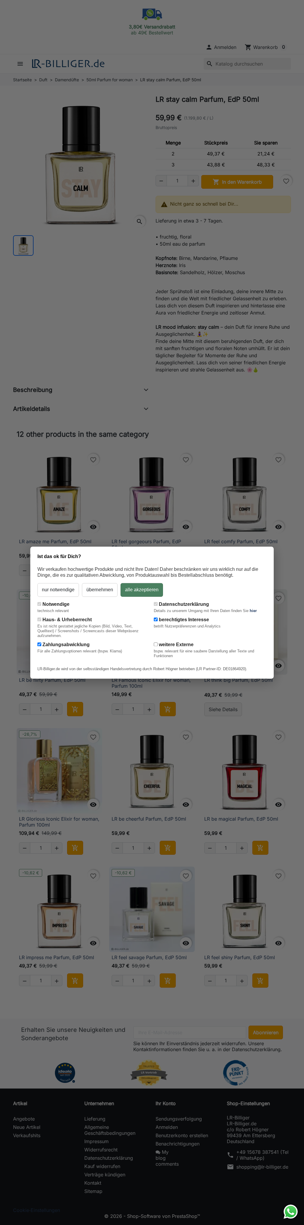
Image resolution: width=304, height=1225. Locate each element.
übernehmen (99, 589)
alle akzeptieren (142, 589)
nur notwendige (58, 589)
